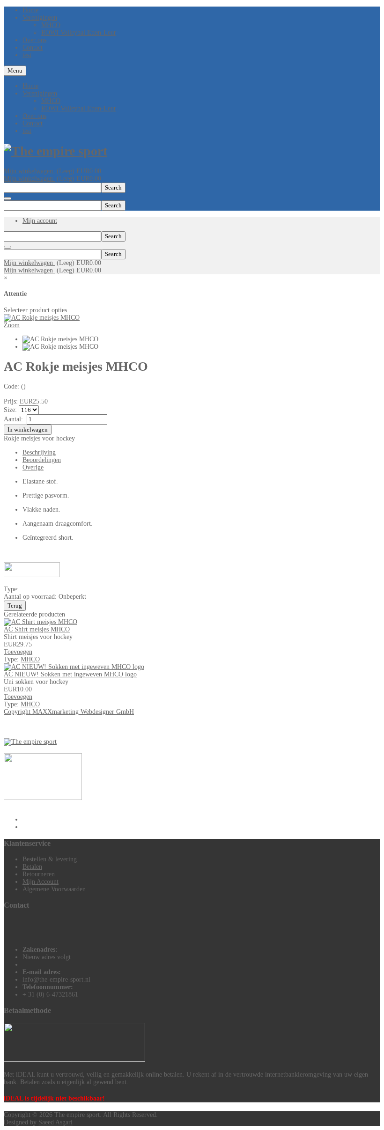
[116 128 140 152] (29, 409)
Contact (32, 123)
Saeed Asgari (55, 1122)
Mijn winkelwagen (29, 171)
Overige (33, 467)
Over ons (34, 115)
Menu (14, 70)
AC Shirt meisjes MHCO (37, 629)
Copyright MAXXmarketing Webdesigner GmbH (69, 711)
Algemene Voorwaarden (54, 889)
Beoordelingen (41, 459)
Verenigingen (39, 93)
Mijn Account (40, 881)
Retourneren (38, 874)
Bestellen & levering (49, 859)
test (26, 130)
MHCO (50, 100)
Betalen (32, 866)
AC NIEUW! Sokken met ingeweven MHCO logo (70, 674)
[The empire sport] (55, 151)
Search (113, 187)
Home (30, 85)
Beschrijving (39, 452)
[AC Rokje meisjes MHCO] (60, 339)
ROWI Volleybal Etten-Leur (78, 108)
